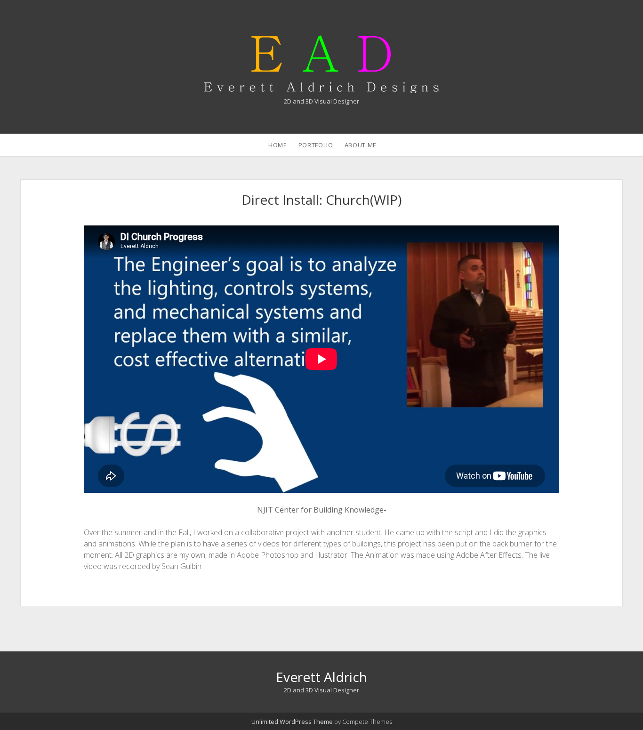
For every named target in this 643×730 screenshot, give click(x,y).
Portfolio (315, 145)
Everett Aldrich (321, 677)
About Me (361, 145)
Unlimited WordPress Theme (292, 721)
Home (277, 145)
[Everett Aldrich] (321, 88)
